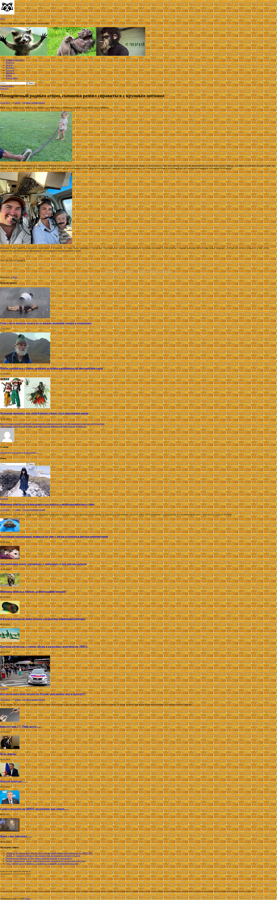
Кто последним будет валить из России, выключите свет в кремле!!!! (42, 694)
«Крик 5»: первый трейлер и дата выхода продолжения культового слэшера (43, 856)
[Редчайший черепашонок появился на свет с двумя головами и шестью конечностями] (9, 531)
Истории (10, 67)
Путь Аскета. (8, 753)
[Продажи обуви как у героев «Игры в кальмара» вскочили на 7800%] (9, 641)
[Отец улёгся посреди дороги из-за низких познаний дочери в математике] (25, 317)
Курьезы (10, 70)
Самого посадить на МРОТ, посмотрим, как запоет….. (34, 808)
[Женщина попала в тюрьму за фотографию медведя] (9, 586)
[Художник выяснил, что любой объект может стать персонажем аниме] (25, 407)
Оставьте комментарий (33, 103)
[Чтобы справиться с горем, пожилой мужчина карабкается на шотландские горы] (25, 362)
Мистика (10, 73)
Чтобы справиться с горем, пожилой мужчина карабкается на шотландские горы (51, 368)
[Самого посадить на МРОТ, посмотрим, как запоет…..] (9, 803)
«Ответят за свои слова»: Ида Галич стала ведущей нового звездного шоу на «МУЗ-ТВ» (49, 853)
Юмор (9, 75)
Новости (10, 62)
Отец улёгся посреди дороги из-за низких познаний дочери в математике (46, 323)
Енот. (2, 18)
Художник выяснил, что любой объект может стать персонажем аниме (44, 413)
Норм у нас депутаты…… (16, 836)
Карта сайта (11, 78)
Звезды (9, 65)
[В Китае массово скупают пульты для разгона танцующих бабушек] (9, 613)
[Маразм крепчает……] (9, 776)
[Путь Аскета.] (9, 748)
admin (17, 103)
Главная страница (14, 60)
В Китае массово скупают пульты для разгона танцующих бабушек (42, 618)
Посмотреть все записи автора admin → (19, 452)
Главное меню (7, 86)
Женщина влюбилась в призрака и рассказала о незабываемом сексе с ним (47, 504)
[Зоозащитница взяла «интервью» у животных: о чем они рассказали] (9, 558)
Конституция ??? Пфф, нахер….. (20, 726)
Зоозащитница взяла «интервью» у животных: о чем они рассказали (43, 563)
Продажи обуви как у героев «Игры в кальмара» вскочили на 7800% (44, 646)
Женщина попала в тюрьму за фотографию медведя (32, 591)
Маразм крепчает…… (14, 781)
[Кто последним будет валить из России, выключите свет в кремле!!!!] (25, 686)
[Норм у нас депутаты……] (9, 830)
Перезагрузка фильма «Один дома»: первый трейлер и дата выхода (39, 858)
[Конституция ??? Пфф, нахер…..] (9, 721)
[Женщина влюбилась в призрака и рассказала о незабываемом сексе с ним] (25, 496)
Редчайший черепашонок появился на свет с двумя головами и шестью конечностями (54, 536)
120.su (14, 277)
